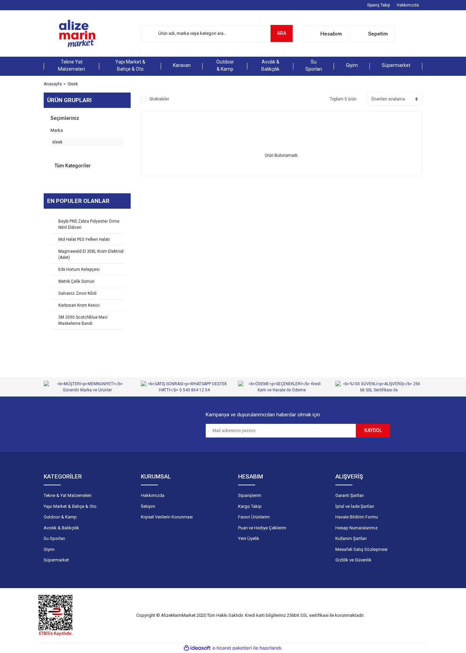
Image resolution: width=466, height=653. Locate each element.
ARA (281, 33)
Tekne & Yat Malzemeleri (67, 495)
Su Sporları (54, 538)
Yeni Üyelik (248, 538)
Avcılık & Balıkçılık (61, 527)
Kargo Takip (250, 506)
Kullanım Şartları (351, 538)
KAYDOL (373, 430)
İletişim (148, 506)
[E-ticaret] (232, 648)
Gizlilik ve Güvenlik (353, 559)
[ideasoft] (197, 648)
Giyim (49, 549)
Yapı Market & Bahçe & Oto (70, 506)
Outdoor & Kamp (60, 516)
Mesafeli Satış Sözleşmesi (361, 549)
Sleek (73, 84)
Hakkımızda (408, 5)
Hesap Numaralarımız (356, 527)
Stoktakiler (159, 99)
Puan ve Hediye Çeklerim (262, 527)
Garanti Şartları (349, 495)
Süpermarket (56, 559)
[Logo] (77, 33)
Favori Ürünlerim (254, 516)
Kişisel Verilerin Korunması (167, 516)
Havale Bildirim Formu (356, 516)
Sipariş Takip (378, 5)
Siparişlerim (249, 495)
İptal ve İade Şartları (354, 506)
